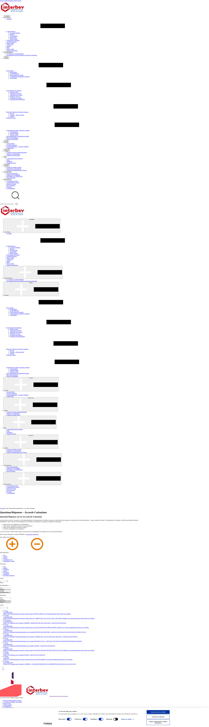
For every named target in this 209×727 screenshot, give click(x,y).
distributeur (6, 569)
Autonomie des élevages (16, 95)
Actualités (9, 19)
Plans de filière (10, 43)
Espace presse (17, 0)
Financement (13, 37)
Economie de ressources (16, 98)
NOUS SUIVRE (11, 178)
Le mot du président (15, 33)
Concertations (13, 78)
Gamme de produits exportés (14, 167)
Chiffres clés (10, 44)
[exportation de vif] (5, 592)
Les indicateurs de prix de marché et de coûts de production (22, 55)
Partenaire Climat (11, 118)
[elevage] (5, 591)
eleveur (5, 571)
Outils (8, 160)
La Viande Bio (7, 706)
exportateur (6, 572)
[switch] (85, 719)
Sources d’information (12, 139)
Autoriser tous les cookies (158, 712)
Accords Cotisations (12, 145)
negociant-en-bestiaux (9, 575)
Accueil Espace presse (12, 181)
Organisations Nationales (13, 40)
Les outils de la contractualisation (15, 53)
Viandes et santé (14, 135)
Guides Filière (10, 148)
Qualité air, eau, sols (15, 96)
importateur (6, 574)
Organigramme (14, 36)
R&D (8, 47)
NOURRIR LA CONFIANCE (15, 176)
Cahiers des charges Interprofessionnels (17, 152)
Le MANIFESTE (14, 73)
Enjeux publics (10, 49)
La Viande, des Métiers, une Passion (12, 702)
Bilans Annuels (14, 39)
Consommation (14, 132)
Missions (12, 34)
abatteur (5, 568)
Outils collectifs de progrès (17, 75)
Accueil (2, 508)
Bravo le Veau (7, 703)
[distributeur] (5, 601)
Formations (9, 161)
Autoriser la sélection (158, 717)
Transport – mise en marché (17, 115)
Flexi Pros (9, 187)
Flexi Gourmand (11, 185)
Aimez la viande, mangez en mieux (12, 700)
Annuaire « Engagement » (13, 154)
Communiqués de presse (13, 182)
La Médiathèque (11, 188)
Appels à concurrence (12, 50)
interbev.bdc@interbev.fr (32, 534)
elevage (5, 558)
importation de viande (8, 561)
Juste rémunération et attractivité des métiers (18, 136)
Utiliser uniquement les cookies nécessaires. (158, 722)
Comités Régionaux (12, 41)
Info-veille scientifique (12, 137)
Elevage (12, 113)
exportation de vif (7, 559)
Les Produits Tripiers (8, 707)
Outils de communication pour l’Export (17, 170)
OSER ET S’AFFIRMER (13, 175)
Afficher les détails (126, 719)
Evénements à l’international (14, 169)
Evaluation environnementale (17, 99)
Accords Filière (10, 143)
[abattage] (5, 589)
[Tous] (5, 588)
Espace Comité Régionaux (7, 0)
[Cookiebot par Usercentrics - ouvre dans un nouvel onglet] (48, 724)
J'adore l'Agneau (7, 705)
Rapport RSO (13, 72)
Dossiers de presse (11, 184)
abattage (5, 556)
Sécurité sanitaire (14, 133)
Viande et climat (14, 92)
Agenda (9, 46)
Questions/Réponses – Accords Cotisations (18, 146)
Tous (4, 555)
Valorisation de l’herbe (15, 93)
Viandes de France (11, 163)
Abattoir (12, 116)
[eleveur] (5, 602)
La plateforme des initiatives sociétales (19, 76)
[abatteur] (5, 599)
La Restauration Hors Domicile (15, 158)
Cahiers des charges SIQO (13, 155)
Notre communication (12, 173)
